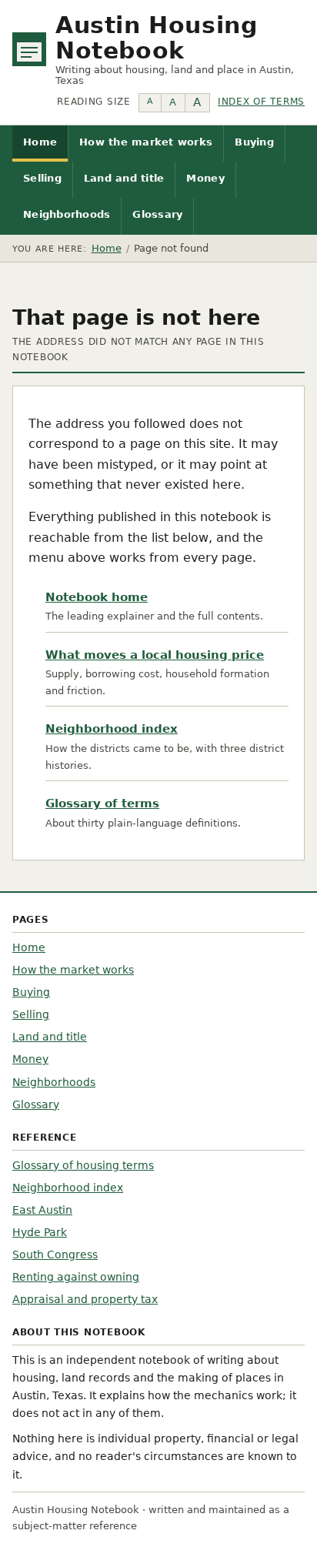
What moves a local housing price (154, 655)
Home (40, 142)
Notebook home (96, 597)
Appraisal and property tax (85, 1299)
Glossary (157, 214)
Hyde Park (39, 1232)
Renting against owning (75, 1277)
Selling (42, 178)
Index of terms (261, 101)
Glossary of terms (102, 803)
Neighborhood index (111, 729)
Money (205, 178)
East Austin (42, 1210)
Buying (254, 142)
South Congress (55, 1254)
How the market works (145, 142)
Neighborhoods (66, 214)
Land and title (124, 178)
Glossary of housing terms (83, 1165)
